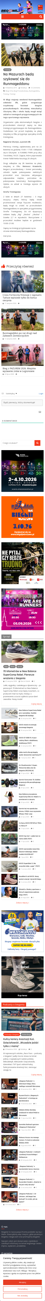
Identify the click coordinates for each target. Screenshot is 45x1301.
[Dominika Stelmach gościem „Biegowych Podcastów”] (9, 1123)
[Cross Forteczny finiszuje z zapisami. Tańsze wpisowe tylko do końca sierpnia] (22, 272)
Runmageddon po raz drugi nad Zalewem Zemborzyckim (20, 334)
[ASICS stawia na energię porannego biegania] (9, 723)
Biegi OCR (9, 91)
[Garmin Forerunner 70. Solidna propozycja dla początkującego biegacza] (9, 778)
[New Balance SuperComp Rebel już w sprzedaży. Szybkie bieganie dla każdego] (9, 709)
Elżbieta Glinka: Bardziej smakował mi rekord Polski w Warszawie (29, 1112)
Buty (6, 667)
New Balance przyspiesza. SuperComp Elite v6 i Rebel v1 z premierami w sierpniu (30, 796)
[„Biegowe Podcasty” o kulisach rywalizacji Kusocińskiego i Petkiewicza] (9, 1150)
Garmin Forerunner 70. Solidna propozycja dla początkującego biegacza (29, 782)
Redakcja (23, 88)
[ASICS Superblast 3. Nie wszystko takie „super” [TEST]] (9, 862)
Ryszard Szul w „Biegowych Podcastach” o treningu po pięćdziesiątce (28, 1098)
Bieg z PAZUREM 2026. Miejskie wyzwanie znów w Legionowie (19, 370)
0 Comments (35, 88)
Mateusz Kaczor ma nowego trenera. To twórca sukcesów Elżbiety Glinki (29, 1140)
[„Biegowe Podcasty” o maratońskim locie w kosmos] (9, 1165)
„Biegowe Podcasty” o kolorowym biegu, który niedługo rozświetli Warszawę (29, 1083)
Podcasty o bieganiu (14, 1004)
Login (40, 393)
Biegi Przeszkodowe (21, 91)
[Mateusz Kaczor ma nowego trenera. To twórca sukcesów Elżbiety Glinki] (9, 1136)
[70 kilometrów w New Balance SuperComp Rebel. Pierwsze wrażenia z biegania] (22, 642)
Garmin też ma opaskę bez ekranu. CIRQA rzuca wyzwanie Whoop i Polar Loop (30, 811)
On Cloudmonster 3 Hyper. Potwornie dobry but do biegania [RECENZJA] (28, 767)
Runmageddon (34, 91)
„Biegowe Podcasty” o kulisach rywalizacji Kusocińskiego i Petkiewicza (29, 1154)
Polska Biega (26, 1034)
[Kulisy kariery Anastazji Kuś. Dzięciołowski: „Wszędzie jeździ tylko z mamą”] (22, 1010)
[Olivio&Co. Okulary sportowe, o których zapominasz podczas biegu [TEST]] (9, 888)
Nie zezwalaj (22, 1295)
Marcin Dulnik (25, 681)
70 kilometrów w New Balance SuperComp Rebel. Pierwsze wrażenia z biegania (19, 675)
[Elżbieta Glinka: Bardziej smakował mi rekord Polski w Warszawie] (9, 1108)
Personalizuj (23, 1289)
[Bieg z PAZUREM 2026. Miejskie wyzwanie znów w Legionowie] (22, 345)
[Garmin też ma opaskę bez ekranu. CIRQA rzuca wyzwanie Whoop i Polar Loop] (9, 807)
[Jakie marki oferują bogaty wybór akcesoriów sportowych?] (9, 751)
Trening (6, 94)
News (12, 667)
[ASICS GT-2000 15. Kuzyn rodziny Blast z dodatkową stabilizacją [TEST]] (9, 736)
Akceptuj (22, 1282)
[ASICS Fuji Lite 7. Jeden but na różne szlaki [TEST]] (9, 835)
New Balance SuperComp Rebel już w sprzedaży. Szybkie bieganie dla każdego (30, 713)
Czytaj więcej (36, 704)
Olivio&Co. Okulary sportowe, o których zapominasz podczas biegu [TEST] (29, 892)
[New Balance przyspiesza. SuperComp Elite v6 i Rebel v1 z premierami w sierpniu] (9, 793)
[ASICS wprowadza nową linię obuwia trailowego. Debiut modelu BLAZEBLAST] (9, 848)
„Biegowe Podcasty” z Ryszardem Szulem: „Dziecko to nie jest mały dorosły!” (30, 1182)
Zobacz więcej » (22, 902)
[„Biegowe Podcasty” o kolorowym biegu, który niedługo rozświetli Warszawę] (9, 1080)
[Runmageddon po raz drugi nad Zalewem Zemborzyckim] (22, 310)
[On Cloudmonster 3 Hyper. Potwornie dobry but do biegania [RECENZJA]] (9, 764)
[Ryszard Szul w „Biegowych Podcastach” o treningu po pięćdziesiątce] (9, 1094)
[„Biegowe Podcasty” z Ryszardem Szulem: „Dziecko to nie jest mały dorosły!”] (9, 1178)
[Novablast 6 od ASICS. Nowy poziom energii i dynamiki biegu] (9, 875)
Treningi (7, 70)
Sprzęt (6, 636)
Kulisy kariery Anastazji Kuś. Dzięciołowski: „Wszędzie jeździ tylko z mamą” (20, 1042)
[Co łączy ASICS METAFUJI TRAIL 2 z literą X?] (9, 822)
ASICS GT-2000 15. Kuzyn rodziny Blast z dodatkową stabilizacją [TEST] (28, 740)
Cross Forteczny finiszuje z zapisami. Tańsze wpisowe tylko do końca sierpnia (22, 297)
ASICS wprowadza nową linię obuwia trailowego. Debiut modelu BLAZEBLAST (29, 851)
